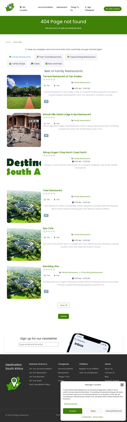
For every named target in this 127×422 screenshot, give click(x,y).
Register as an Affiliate (89, 368)
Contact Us (110, 372)
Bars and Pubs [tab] (55, 63)
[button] (122, 384)
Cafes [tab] (37, 63)
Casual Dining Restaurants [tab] (82, 57)
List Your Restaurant (38, 372)
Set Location (23, 8)
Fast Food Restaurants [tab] (50, 57)
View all (63, 305)
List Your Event (35, 380)
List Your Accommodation (40, 368)
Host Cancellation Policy (39, 384)
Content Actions (112, 380)
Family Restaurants (82, 82)
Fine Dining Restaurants (92, 272)
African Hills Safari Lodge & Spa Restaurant (67, 114)
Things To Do (75, 8)
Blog (106, 376)
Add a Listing (114, 9)
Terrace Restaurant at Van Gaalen (62, 76)
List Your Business (36, 376)
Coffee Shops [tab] (18, 63)
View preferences (114, 411)
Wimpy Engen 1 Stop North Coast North (65, 152)
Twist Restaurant (52, 190)
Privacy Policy (98, 417)
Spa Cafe (48, 228)
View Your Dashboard (88, 372)
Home (8, 42)
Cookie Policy (87, 417)
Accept (72, 411)
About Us (108, 368)
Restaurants (62, 7)
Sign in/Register (89, 8)
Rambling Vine (51, 266)
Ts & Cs (59, 415)
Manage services (70, 404)
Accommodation (45, 7)
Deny (93, 411)
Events (61, 380)
